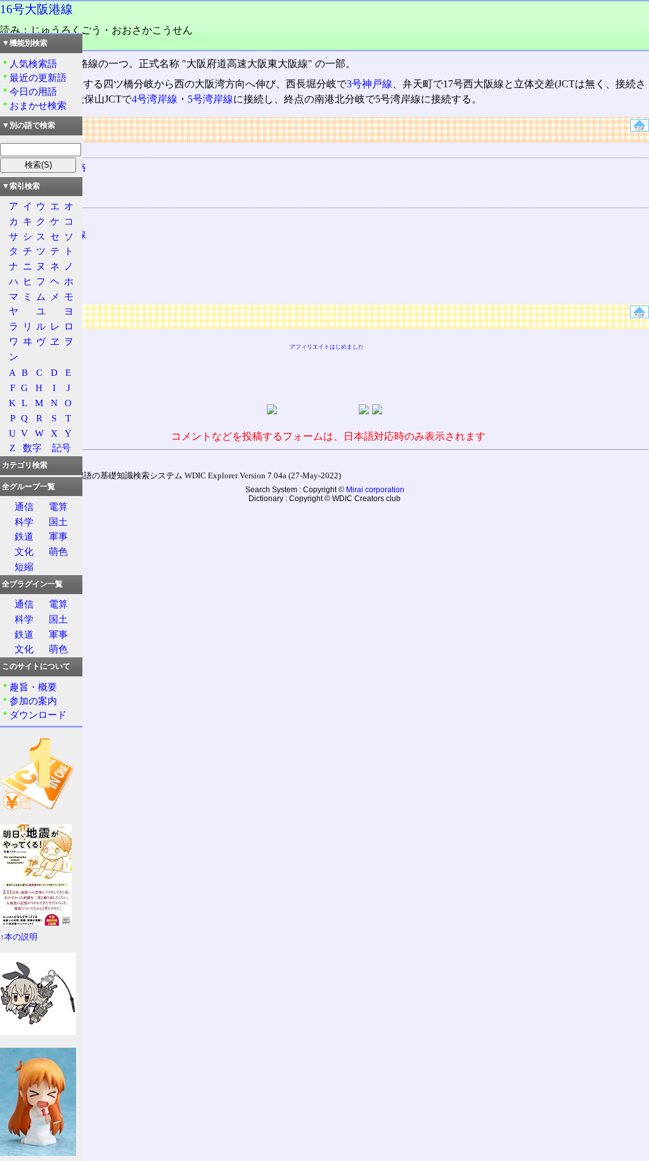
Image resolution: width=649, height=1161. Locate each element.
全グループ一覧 (28, 486)
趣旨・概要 (33, 686)
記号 (61, 447)
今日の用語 (33, 91)
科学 (24, 521)
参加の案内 (33, 700)
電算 (58, 506)
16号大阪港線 (36, 9)
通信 (24, 506)
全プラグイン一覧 (32, 584)
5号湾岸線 (210, 99)
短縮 (24, 566)
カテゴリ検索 (25, 465)
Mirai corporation (375, 489)
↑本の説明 (18, 937)
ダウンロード (38, 714)
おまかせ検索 (38, 105)
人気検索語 (33, 63)
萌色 (58, 551)
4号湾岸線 (154, 99)
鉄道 (24, 536)
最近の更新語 (38, 77)
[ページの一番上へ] (639, 128)
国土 (58, 521)
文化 (24, 551)
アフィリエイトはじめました (327, 347)
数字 (32, 447)
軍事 (58, 536)
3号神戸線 (369, 83)
